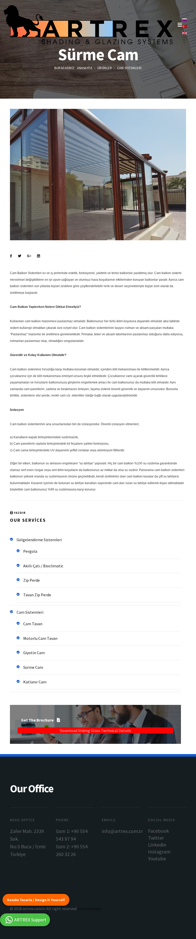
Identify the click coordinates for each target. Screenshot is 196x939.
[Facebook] (11, 256)
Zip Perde (31, 580)
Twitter (156, 837)
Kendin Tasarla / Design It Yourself (36, 900)
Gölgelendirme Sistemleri (39, 539)
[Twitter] (19, 256)
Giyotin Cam (34, 652)
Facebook (158, 831)
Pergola (30, 551)
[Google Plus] (29, 256)
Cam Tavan (32, 623)
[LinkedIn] (38, 256)
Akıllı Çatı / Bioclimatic (43, 565)
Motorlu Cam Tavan (40, 638)
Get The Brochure (37, 720)
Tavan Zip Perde (37, 594)
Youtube (157, 858)
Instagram (159, 851)
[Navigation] (180, 25)
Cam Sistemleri (30, 612)
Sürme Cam (33, 667)
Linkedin (157, 844)
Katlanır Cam (34, 681)
